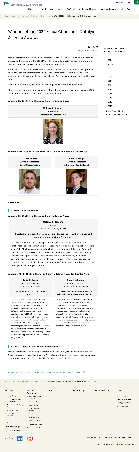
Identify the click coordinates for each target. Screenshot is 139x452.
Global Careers (122, 406)
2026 (110, 60)
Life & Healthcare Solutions (35, 397)
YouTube (9, 438)
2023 (110, 72)
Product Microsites (35, 424)
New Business (33, 414)
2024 (110, 68)
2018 (110, 93)
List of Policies (11, 419)
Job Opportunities (123, 403)
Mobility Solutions (35, 402)
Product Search (34, 427)
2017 (110, 97)
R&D (69, 9)
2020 (110, 85)
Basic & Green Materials (34, 410)
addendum (49, 93)
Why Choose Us (122, 396)
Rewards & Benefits (124, 399)
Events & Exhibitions (35, 421)
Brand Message (12, 426)
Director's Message (13, 396)
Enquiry (129, 2)
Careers (131, 9)
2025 (110, 64)
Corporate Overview (14, 410)
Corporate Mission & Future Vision (14, 400)
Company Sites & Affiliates (13, 415)
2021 (110, 81)
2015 (110, 106)
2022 (110, 77)
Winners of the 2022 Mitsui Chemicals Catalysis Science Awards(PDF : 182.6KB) (45, 372)
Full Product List (34, 417)
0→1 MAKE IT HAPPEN (14, 431)
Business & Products (52, 9)
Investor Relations (110, 9)
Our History (10, 422)
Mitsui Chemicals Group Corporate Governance (15, 406)
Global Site (119, 2)
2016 (110, 102)
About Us (32, 9)
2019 (110, 89)
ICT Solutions (33, 405)
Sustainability (86, 9)
